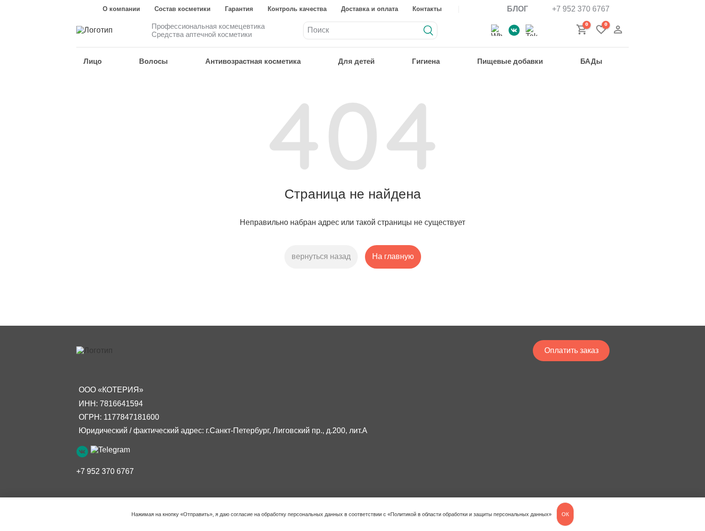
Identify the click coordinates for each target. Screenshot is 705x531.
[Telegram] (531, 30)
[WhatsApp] (497, 30)
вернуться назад (321, 256)
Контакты (427, 9)
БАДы (591, 61)
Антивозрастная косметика (253, 61)
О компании (121, 9)
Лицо (92, 61)
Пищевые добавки (510, 61)
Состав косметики (182, 9)
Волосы (153, 61)
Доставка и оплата (369, 9)
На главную (393, 256)
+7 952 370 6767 (581, 9)
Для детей (356, 61)
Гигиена (426, 61)
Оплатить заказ (571, 350)
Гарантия (239, 9)
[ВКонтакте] (514, 30)
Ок (565, 514)
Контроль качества (297, 9)
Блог (517, 9)
